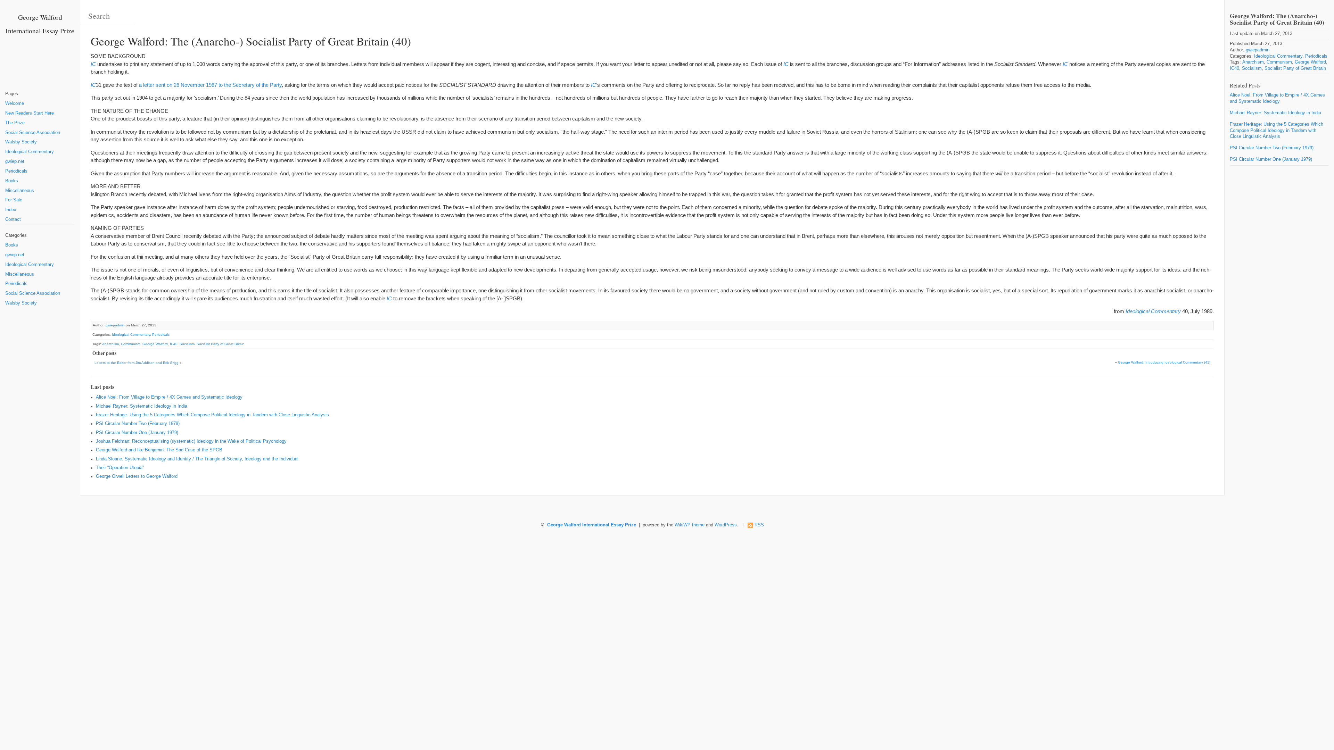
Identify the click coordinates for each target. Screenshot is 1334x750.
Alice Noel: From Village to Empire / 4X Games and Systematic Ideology (169, 397)
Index (10, 209)
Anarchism (110, 344)
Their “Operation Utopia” (120, 467)
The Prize (15, 122)
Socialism (187, 344)
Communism (130, 344)
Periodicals (16, 171)
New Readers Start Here (29, 113)
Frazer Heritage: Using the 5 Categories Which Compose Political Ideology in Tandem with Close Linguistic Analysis (212, 414)
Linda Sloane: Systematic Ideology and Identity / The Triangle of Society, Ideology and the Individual (197, 459)
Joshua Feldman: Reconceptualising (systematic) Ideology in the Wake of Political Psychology (191, 441)
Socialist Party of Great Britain (221, 344)
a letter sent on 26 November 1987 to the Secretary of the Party (210, 85)
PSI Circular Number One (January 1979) (137, 432)
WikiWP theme (690, 525)
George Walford (155, 344)
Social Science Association (32, 132)
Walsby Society (21, 142)
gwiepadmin (115, 325)
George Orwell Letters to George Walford (137, 476)
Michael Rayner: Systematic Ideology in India (141, 406)
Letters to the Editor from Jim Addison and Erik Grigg (136, 363)
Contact (13, 219)
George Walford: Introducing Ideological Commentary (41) (1164, 362)
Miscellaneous (19, 190)
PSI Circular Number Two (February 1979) (138, 423)
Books (11, 180)
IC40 (174, 344)
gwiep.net (14, 161)
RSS (759, 525)
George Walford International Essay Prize (591, 525)
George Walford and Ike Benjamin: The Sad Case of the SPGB (159, 450)
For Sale (13, 200)
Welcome (14, 103)
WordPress (726, 525)
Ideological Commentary (29, 151)
